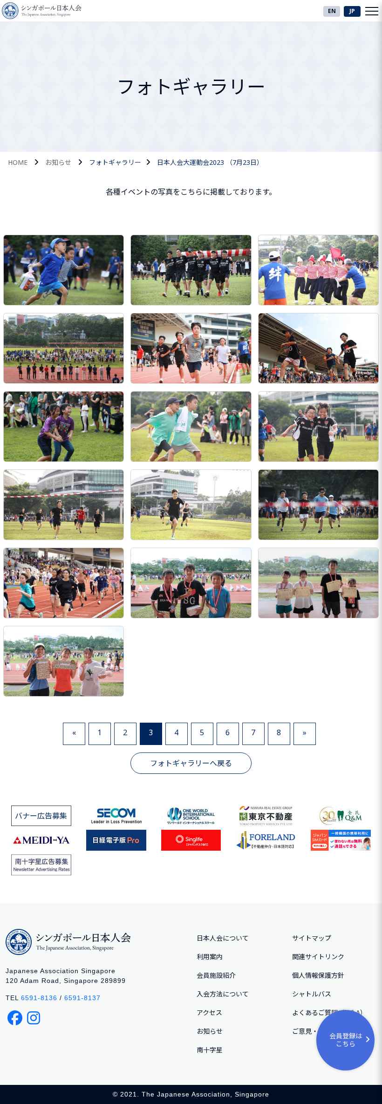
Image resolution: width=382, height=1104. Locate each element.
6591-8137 (82, 998)
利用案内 (210, 956)
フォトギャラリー (115, 162)
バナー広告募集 (41, 816)
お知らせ (58, 162)
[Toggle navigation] (371, 10)
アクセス (209, 1012)
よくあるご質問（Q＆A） (329, 1012)
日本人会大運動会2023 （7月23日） (210, 162)
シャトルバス (311, 993)
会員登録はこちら (345, 1039)
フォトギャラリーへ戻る (191, 763)
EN (332, 11)
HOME (17, 162)
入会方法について (223, 993)
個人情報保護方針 (318, 975)
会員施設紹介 (216, 975)
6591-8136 (39, 998)
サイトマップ (311, 938)
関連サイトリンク (318, 956)
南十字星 (210, 1049)
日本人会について (223, 938)
